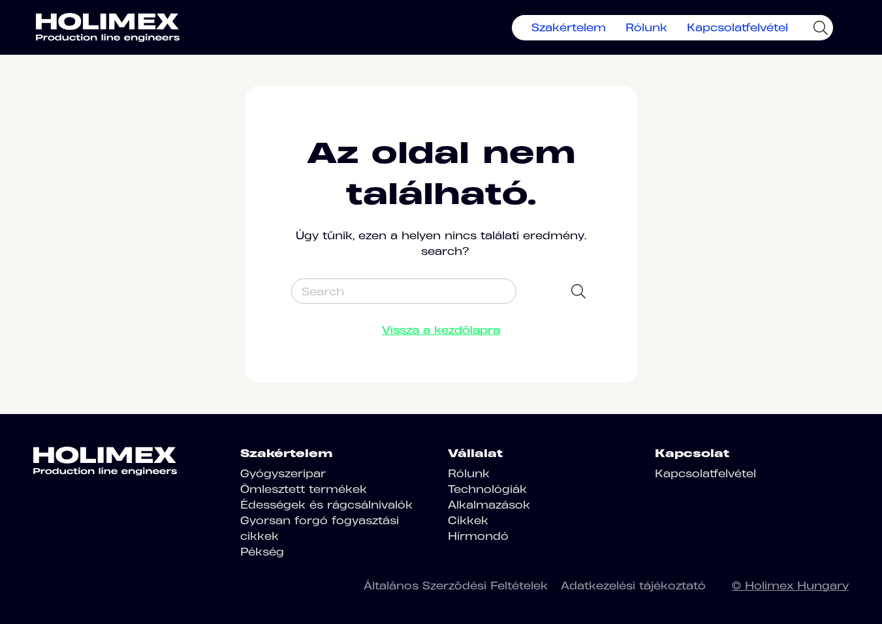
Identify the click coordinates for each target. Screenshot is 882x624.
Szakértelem (568, 27)
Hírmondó (478, 535)
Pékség (262, 551)
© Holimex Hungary (790, 585)
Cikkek (468, 520)
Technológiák (487, 489)
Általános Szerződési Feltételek (456, 585)
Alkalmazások (489, 504)
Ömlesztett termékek (303, 489)
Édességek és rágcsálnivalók (326, 504)
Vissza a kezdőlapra (441, 329)
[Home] (108, 27)
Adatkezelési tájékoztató (633, 585)
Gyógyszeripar (283, 473)
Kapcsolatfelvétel (737, 27)
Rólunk (646, 27)
